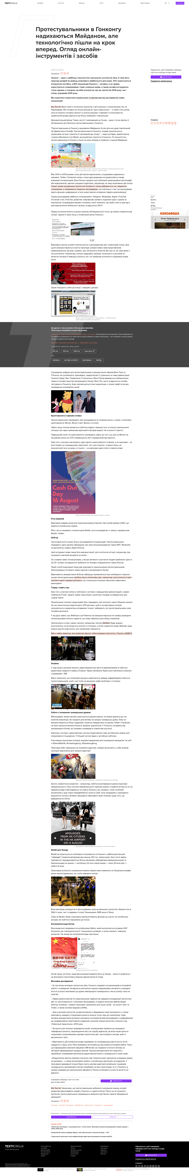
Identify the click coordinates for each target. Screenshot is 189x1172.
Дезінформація (75, 1152)
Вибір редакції (45, 1154)
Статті (42, 1148)
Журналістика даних (76, 1146)
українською (15, 1166)
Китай (62, 1105)
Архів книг (103, 1154)
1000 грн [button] (77, 351)
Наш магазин (104, 1148)
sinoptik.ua (153, 209)
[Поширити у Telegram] (68, 73)
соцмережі (109, 1105)
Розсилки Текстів (45, 1152)
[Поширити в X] (65, 73)
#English (43, 1156)
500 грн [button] (66, 351)
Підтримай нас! (104, 1146)
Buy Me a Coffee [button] (71, 360)
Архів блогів (103, 1152)
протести (98, 1105)
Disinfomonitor (74, 1154)
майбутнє (79, 1105)
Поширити (55, 74)
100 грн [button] (55, 351)
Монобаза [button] (87, 360)
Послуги (73, 1148)
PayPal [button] (99, 360)
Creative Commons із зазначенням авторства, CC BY (20, 1165)
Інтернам (73, 1156)
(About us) (48, 1146)
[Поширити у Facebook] (62, 73)
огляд (91, 98)
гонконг (55, 1105)
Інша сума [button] (88, 351)
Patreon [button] (56, 360)
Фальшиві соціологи (76, 1150)
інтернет (70, 1105)
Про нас (43, 1146)
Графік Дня (103, 1150)
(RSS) (45, 1148)
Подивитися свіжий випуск (161, 81)
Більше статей (56, 1124)
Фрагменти (44, 1150)
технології (89, 1105)
